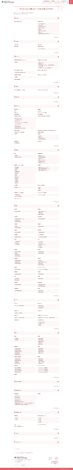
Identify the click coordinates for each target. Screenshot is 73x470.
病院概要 (39, 109)
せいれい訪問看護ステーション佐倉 (19, 89)
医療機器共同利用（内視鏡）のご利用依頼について (22, 404)
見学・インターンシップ (17, 198)
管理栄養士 (16, 172)
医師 (15, 153)
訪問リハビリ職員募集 (18, 196)
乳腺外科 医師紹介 (17, 255)
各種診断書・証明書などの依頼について (44, 33)
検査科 (39, 336)
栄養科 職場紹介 (41, 358)
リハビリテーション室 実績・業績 (43, 370)
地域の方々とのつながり (18, 118)
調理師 (16, 175)
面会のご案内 (40, 44)
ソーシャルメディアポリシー (42, 424)
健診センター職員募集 (41, 185)
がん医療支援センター (41, 319)
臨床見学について (41, 158)
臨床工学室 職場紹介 (18, 367)
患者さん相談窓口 (17, 130)
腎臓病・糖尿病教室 (18, 126)
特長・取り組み (41, 305)
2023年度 (40, 420)
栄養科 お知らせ (41, 363)
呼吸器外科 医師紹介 (18, 263)
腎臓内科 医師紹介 (41, 214)
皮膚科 (39, 276)
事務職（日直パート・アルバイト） (44, 167)
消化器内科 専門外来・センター (19, 218)
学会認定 (15, 133)
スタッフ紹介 (40, 308)
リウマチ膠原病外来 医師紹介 (43, 236)
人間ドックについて (41, 62)
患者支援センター (17, 319)
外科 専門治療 (41, 242)
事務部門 (15, 374)
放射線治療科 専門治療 (42, 284)
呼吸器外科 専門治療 (18, 260)
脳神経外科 (16, 271)
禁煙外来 (16, 226)
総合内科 (15, 209)
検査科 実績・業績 (41, 341)
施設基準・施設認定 (41, 132)
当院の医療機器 (16, 114)
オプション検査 (41, 66)
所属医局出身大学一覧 (18, 157)
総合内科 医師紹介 (17, 211)
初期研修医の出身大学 (42, 161)
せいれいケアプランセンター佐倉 (43, 89)
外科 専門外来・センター (42, 244)
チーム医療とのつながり (18, 119)
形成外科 (15, 267)
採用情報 (55, 463)
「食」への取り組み (18, 123)
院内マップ (16, 112)
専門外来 (40, 29)
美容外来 (16, 253)
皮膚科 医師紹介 (41, 278)
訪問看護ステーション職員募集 (18, 192)
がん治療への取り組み (42, 322)
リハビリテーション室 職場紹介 (43, 367)
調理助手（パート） (18, 187)
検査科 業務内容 (41, 339)
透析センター (40, 303)
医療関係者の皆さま (18, 390)
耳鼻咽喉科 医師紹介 (18, 284)
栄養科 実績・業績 (41, 361)
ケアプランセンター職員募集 (42, 192)
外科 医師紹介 (41, 247)
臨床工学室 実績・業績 (18, 370)
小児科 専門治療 (17, 241)
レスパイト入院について (42, 48)
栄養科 (39, 356)
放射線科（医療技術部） (17, 356)
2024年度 (16, 419)
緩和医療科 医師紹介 (18, 236)
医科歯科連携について (18, 400)
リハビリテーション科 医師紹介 (43, 269)
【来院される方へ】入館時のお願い (19, 132)
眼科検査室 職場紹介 (18, 348)
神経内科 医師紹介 (17, 232)
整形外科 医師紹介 (41, 264)
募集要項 (16, 155)
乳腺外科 (15, 249)
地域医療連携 (16, 393)
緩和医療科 (16, 234)
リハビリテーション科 (41, 267)
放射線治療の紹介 (17, 397)
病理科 (39, 288)
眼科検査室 (16, 346)
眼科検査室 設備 (17, 352)
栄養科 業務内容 (41, 360)
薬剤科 (39, 346)
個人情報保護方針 (17, 142)
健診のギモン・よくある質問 (42, 74)
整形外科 (39, 258)
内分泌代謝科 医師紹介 (42, 218)
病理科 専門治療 (41, 290)
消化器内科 (16, 216)
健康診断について (41, 63)
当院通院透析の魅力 (41, 306)
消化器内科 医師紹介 (18, 221)
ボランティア (17, 125)
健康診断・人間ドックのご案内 (42, 59)
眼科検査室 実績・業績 (18, 351)
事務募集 (39, 165)
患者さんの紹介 (17, 395)
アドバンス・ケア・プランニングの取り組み (21, 122)
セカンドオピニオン (18, 398)
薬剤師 (16, 170)
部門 (16, 332)
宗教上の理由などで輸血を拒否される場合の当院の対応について (47, 130)
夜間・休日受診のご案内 (17, 21)
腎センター (16, 303)
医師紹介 (16, 62)
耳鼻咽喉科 (16, 282)
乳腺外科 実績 (17, 254)
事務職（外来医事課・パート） (43, 170)
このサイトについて (18, 442)
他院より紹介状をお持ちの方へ (19, 401)
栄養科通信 (16, 415)
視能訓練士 (16, 168)
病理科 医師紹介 (41, 292)
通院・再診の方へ (41, 25)
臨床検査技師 (17, 167)
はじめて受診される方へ (42, 23)
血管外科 (39, 249)
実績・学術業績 (40, 114)
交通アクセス (30, 459)
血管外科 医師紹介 (41, 253)
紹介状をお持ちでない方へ (42, 26)
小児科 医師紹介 (17, 244)
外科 (38, 239)
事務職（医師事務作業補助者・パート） (44, 168)
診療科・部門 (57, 458)
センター (16, 299)
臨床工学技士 (17, 177)
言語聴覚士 (16, 181)
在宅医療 (16, 86)
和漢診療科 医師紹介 (41, 232)
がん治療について (41, 323)
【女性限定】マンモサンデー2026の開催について (46, 67)
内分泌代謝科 (40, 216)
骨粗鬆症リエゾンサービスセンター (43, 315)
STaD (15, 424)
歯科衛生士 (16, 182)
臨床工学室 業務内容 (18, 369)
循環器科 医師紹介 (41, 226)
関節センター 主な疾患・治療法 (19, 317)
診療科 (16, 205)
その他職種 (16, 185)
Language (16, 433)
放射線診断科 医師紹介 (18, 290)
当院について (17, 105)
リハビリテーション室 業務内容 (43, 369)
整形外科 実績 (41, 263)
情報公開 (39, 133)
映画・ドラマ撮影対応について (18, 426)
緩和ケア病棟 (16, 46)
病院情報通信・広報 (18, 412)
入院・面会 (17, 41)
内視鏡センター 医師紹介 (18, 312)
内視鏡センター (16, 310)
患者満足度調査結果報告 (42, 138)
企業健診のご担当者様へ (17, 74)
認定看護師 (16, 339)
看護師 (39, 188)
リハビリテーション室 (41, 365)
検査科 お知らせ (41, 344)
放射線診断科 (16, 288)
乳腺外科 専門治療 (17, 251)
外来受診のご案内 (40, 21)
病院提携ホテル (16, 141)
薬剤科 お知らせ (41, 352)
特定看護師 (16, 338)
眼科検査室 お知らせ (18, 354)
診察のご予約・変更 (41, 27)
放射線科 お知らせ (17, 363)
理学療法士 (16, 178)
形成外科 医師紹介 (17, 269)
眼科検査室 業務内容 (18, 350)
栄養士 (16, 174)
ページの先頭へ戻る (56, 37)
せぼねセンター (40, 310)
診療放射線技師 (17, 171)
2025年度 (16, 417)
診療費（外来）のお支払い (42, 30)
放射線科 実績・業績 (18, 360)
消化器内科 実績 (17, 220)
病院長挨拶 (16, 109)
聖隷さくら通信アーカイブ (42, 415)
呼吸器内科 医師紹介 (18, 227)
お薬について (40, 32)
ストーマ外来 (40, 241)
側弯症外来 (40, 260)
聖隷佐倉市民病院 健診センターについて (20, 59)
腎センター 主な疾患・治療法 (19, 305)
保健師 (39, 187)
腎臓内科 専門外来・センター (43, 211)
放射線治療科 (40, 282)
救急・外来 (17, 18)
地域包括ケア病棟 (40, 46)
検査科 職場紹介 (41, 338)
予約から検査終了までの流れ (18, 70)
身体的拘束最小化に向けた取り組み (20, 128)
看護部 (15, 336)
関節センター (16, 315)
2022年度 (40, 422)
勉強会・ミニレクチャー (42, 159)
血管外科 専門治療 (41, 251)
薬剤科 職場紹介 (41, 348)
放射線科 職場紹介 (17, 358)
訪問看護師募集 (17, 194)
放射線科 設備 (17, 361)
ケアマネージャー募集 (42, 194)
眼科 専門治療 (17, 278)
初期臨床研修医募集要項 (42, 157)
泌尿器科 (39, 271)
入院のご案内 (16, 44)
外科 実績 (40, 245)
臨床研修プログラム (41, 155)
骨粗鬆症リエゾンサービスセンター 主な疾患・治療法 (46, 317)
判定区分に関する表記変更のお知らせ (20, 72)
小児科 (15, 239)
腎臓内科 (39, 209)
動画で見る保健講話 (17, 79)
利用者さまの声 (41, 137)
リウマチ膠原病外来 (41, 234)
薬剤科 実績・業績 (41, 351)
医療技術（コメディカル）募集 (18, 165)
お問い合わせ (40, 141)
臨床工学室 (16, 365)
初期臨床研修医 (40, 153)
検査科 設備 (40, 342)
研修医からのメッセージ (42, 162)
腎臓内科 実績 (41, 212)
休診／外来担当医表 (18, 381)
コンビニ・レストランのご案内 (42, 112)
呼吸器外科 (16, 258)
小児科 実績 (16, 242)
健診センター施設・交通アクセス (43, 70)
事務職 (39, 190)
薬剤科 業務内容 (41, 350)
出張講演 (39, 393)
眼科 (15, 276)
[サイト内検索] (67, 2)
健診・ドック (17, 56)
